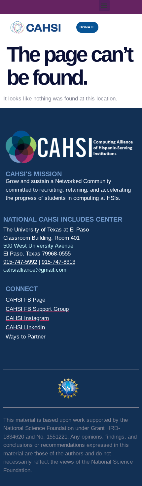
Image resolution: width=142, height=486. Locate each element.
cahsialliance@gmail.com (34, 270)
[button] (104, 5)
